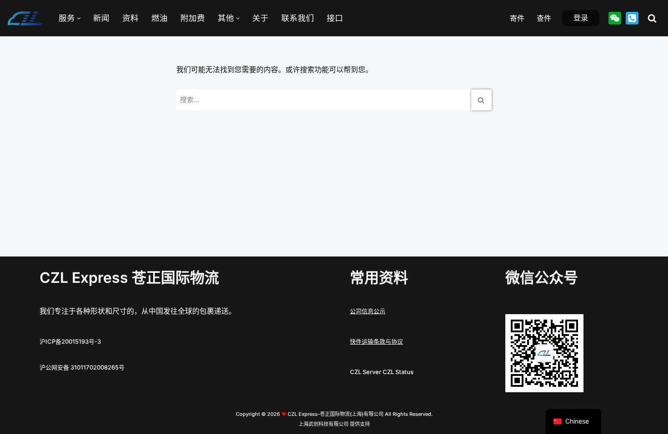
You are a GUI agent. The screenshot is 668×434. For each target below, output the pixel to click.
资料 (130, 18)
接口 (335, 18)
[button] (78, 18)
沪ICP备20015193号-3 (70, 341)
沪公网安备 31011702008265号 (82, 367)
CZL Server (365, 371)
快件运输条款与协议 (376, 341)
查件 (544, 18)
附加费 (192, 18)
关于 (260, 18)
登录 (580, 17)
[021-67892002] (632, 18)
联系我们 (297, 18)
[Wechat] (614, 18)
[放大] (571, 325)
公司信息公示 (367, 311)
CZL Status (398, 371)
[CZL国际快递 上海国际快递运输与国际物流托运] (25, 18)
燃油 (159, 18)
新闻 (101, 18)
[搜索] (652, 18)
